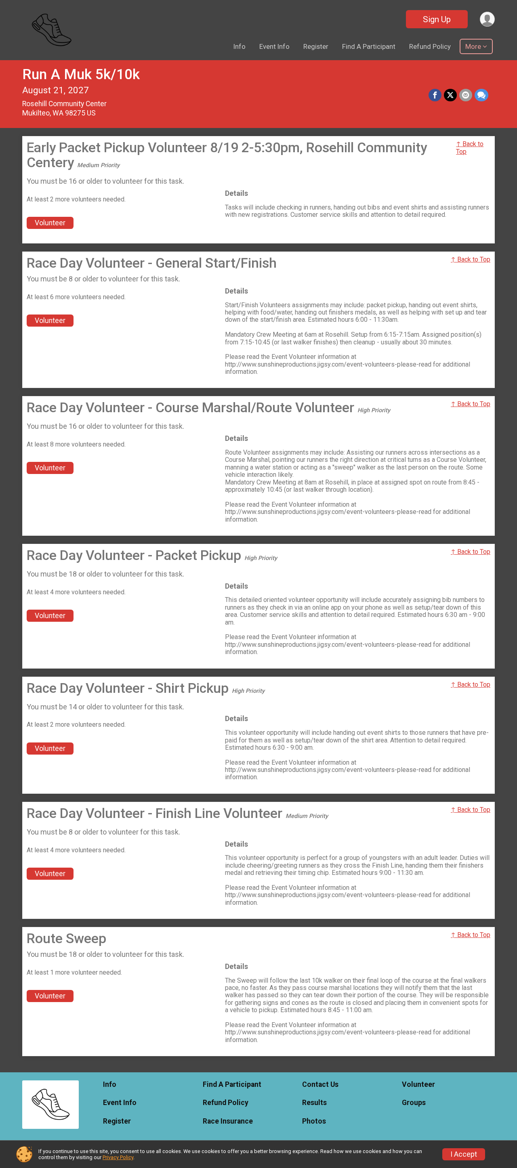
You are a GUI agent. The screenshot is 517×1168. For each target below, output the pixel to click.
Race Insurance (228, 1121)
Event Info (274, 46)
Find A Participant (368, 46)
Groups (414, 1103)
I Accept (463, 1154)
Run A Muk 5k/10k (81, 74)
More (473, 46)
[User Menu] (487, 19)
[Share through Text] (481, 95)
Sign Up (437, 19)
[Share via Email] (465, 95)
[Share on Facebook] (435, 95)
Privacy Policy (118, 1157)
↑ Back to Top (469, 147)
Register (315, 46)
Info (239, 46)
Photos (314, 1121)
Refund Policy (430, 46)
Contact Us (320, 1084)
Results (314, 1103)
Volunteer (50, 223)
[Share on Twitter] (450, 95)
